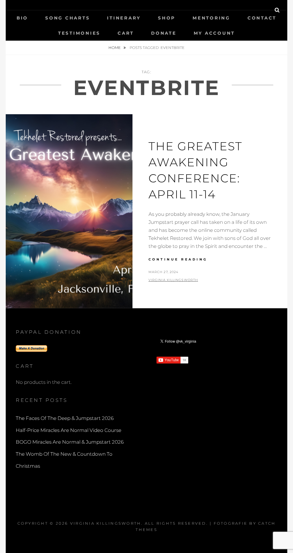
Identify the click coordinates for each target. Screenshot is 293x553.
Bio (22, 18)
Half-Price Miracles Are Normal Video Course (68, 430)
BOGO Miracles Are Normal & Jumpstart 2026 (70, 442)
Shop (166, 18)
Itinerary (124, 18)
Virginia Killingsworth (173, 280)
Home (115, 47)
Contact (262, 18)
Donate (164, 33)
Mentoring (211, 18)
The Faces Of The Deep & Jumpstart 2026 (65, 418)
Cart (126, 33)
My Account (214, 33)
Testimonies (79, 33)
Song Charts (67, 18)
